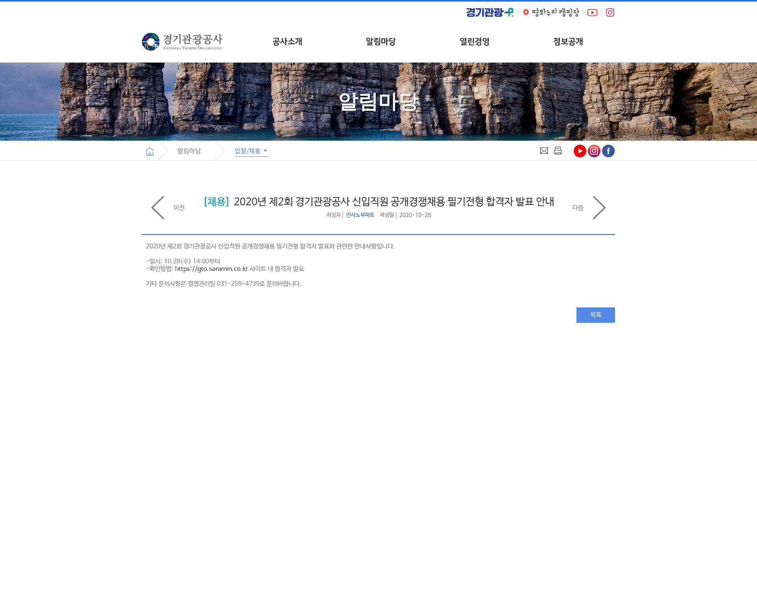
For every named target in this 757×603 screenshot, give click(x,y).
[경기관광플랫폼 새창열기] (490, 12)
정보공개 (568, 41)
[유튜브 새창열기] (592, 12)
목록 (595, 315)
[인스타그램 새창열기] (610, 12)
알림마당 (381, 41)
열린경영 (475, 41)
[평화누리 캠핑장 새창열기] (551, 12)
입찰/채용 (248, 150)
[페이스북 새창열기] (608, 151)
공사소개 (287, 41)
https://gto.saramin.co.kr (211, 269)
